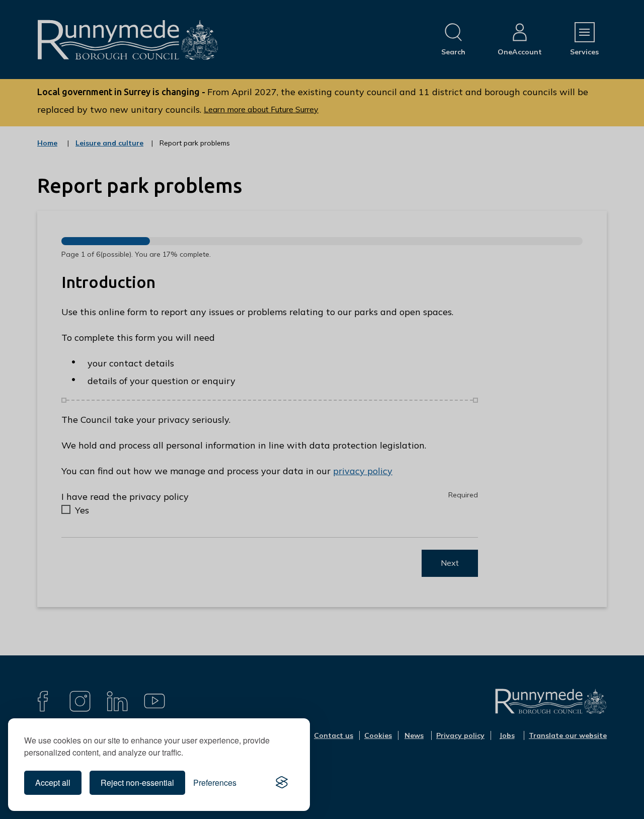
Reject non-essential (137, 782)
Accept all (52, 782)
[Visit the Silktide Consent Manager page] (282, 783)
